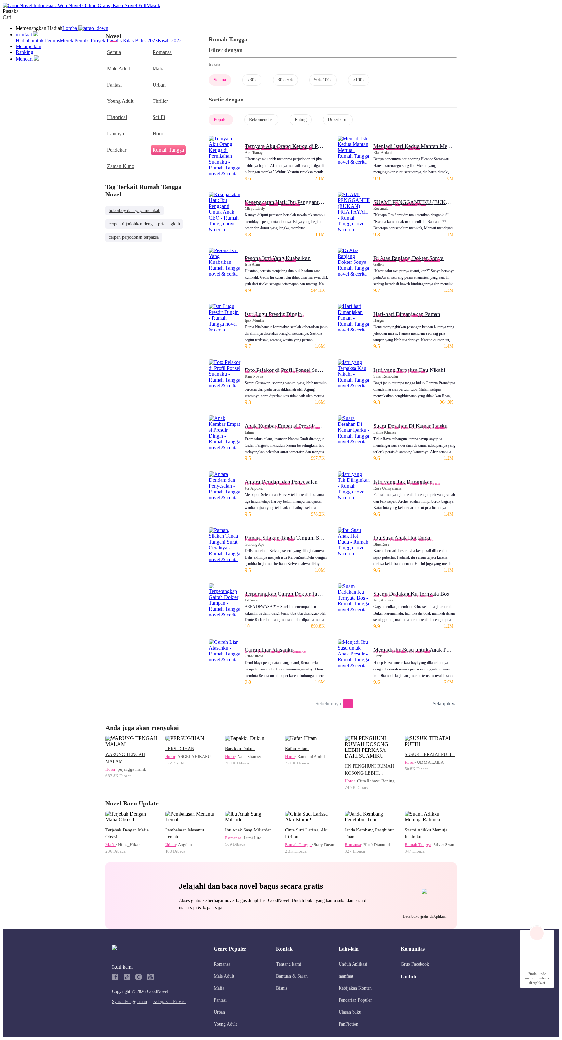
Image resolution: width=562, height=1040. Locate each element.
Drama (378, 147)
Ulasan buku (350, 1012)
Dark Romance (286, 147)
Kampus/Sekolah (258, 539)
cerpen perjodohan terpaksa (134, 237)
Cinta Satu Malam (258, 427)
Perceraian (432, 259)
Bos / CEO (267, 259)
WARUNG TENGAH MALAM (125, 758)
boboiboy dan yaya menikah (134, 210)
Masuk (153, 5)
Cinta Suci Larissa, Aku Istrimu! (306, 833)
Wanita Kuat (395, 147)
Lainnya (115, 133)
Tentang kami (288, 964)
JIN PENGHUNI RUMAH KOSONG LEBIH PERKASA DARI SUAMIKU (369, 770)
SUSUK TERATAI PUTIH (430, 754)
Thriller (160, 101)
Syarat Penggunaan (129, 1001)
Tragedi (414, 147)
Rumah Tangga (168, 150)
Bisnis (281, 988)
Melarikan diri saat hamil (411, 651)
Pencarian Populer (355, 1000)
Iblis (291, 539)
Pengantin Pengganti (410, 203)
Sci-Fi (159, 117)
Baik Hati (426, 539)
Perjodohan (287, 259)
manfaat (346, 976)
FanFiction (348, 1024)
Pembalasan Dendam (297, 371)
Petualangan (417, 371)
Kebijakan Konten (355, 988)
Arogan (306, 147)
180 (425, 703)
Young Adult (120, 101)
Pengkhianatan (410, 259)
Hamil (273, 203)
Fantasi (114, 85)
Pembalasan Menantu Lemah (184, 833)
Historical (117, 117)
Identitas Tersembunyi (261, 371)
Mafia (159, 68)
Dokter (309, 595)
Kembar (379, 315)
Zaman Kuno (120, 166)
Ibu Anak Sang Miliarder (248, 830)
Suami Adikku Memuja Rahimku (426, 833)
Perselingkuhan (435, 427)
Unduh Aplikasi (353, 964)
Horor (159, 133)
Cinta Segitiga (255, 315)
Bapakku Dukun (240, 748)
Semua (114, 52)
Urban (159, 85)
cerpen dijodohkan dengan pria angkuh (144, 224)
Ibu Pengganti (255, 203)
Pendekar (116, 150)
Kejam (435, 483)
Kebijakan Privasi (169, 1001)
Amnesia (380, 539)
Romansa (162, 52)
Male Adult (118, 68)
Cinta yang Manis (258, 147)
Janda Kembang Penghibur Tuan (369, 833)
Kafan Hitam (297, 748)
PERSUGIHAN (179, 748)
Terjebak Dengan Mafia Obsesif (127, 833)
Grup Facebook (415, 964)
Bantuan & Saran (292, 976)
